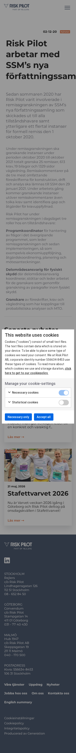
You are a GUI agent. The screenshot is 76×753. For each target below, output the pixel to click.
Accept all (44, 417)
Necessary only (18, 417)
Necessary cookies (25, 392)
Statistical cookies (24, 402)
